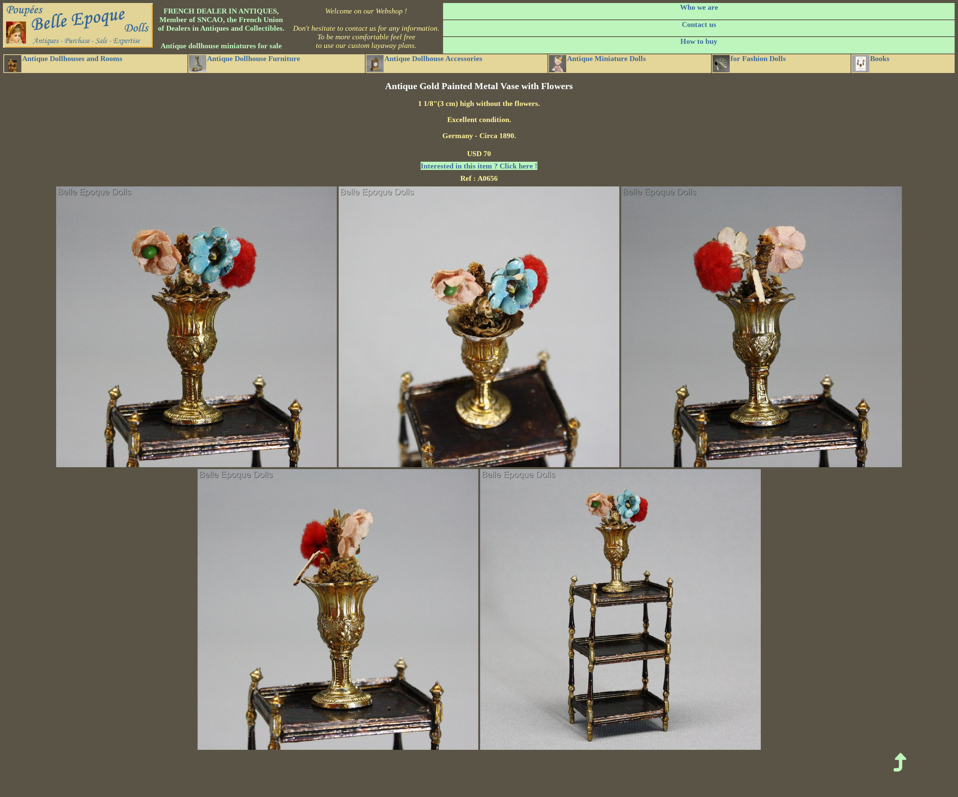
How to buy (698, 41)
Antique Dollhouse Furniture (253, 58)
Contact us (699, 24)
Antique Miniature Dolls (606, 58)
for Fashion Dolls (758, 58)
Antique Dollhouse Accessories (433, 58)
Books (880, 58)
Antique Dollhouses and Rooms (72, 58)
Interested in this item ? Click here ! (479, 166)
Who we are (699, 7)
